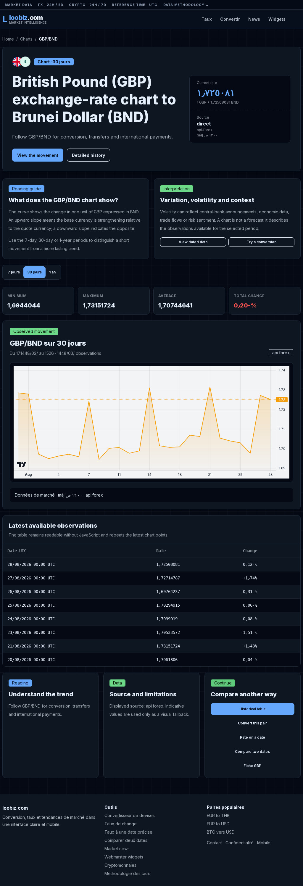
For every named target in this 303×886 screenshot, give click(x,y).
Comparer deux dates (125, 840)
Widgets (277, 19)
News (254, 19)
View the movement (37, 155)
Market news (117, 848)
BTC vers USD (221, 832)
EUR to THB (218, 815)
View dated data (193, 242)
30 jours (34, 272)
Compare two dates (252, 751)
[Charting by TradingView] (22, 464)
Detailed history (88, 155)
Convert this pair (252, 723)
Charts (26, 38)
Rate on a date (252, 737)
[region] (151, 605)
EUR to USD (218, 823)
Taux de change (120, 823)
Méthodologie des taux (127, 873)
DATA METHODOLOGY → (186, 5)
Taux (207, 19)
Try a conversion (261, 242)
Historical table (252, 709)
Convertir (230, 19)
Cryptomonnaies (120, 865)
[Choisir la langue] (295, 19)
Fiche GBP (252, 765)
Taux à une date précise (128, 832)
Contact (214, 842)
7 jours (14, 272)
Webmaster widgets (123, 856)
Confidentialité (239, 842)
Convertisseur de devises (129, 815)
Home (8, 38)
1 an (52, 272)
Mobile (263, 842)
